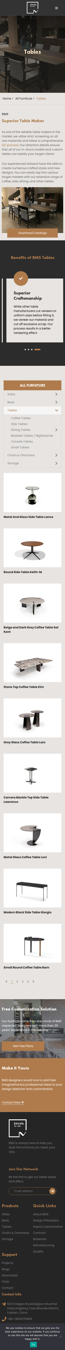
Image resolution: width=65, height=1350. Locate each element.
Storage (7, 1239)
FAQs (5, 1282)
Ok (33, 1344)
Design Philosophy (46, 1220)
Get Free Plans (23, 1046)
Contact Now (11, 1102)
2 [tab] (28, 349)
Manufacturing (43, 1245)
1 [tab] (25, 349)
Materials (39, 1239)
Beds (5, 1220)
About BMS (40, 1214)
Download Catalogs (32, 233)
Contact (8, 1288)
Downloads (10, 1275)
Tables (6, 1227)
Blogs (6, 1269)
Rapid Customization (48, 1227)
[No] (60, 1336)
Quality (38, 1251)
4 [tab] (37, 349)
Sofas (6, 1214)
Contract (39, 1233)
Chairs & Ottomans (15, 1233)
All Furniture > (24, 98)
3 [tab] (31, 349)
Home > (8, 98)
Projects (7, 1263)
